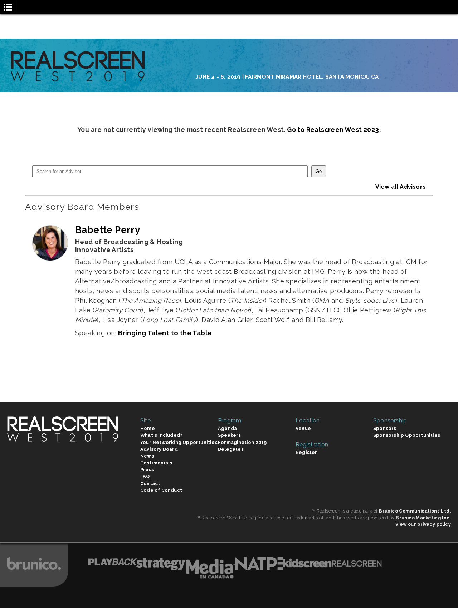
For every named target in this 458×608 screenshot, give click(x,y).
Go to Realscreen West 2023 (333, 129)
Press (147, 469)
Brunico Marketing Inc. (423, 517)
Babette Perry (107, 229)
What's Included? (161, 435)
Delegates (231, 449)
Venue (303, 428)
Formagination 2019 (242, 442)
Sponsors (384, 428)
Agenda (227, 428)
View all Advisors (400, 186)
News (147, 456)
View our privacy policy (423, 524)
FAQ (145, 476)
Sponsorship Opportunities (406, 435)
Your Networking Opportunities (179, 442)
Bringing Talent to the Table (165, 333)
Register (306, 452)
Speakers (229, 435)
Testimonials (156, 462)
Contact (150, 483)
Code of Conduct (161, 490)
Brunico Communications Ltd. (415, 511)
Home (147, 428)
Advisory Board (159, 449)
